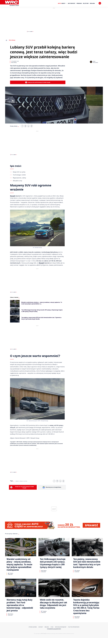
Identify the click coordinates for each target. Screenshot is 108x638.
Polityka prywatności (73, 627)
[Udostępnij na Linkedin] (28, 126)
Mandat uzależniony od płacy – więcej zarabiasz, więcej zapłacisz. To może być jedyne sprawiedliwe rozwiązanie (19, 564)
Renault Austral (23, 481)
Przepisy (11, 573)
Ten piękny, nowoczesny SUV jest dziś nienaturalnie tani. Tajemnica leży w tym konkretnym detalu (86, 563)
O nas (52, 627)
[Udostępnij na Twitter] (31, 126)
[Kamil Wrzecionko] (91, 62)
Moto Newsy (14, 62)
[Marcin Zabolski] (96, 594)
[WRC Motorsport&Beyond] (12, 6)
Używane (78, 570)
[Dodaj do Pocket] (25, 126)
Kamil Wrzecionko (95, 62)
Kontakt (40, 627)
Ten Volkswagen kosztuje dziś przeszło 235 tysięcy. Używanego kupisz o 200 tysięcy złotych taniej (52, 563)
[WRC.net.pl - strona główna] (6, 40)
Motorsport (71, 3)
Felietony (86, 3)
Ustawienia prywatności (54, 629)
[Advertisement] (54, 20)
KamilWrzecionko (32, 553)
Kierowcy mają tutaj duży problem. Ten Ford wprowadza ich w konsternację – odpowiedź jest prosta (20, 605)
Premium (79, 3)
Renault (12, 196)
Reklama (92, 3)
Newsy (61, 3)
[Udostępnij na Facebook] (22, 126)
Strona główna (33, 627)
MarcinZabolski (99, 594)
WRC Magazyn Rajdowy (60, 627)
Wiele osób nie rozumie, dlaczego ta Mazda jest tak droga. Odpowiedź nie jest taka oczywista (53, 603)
